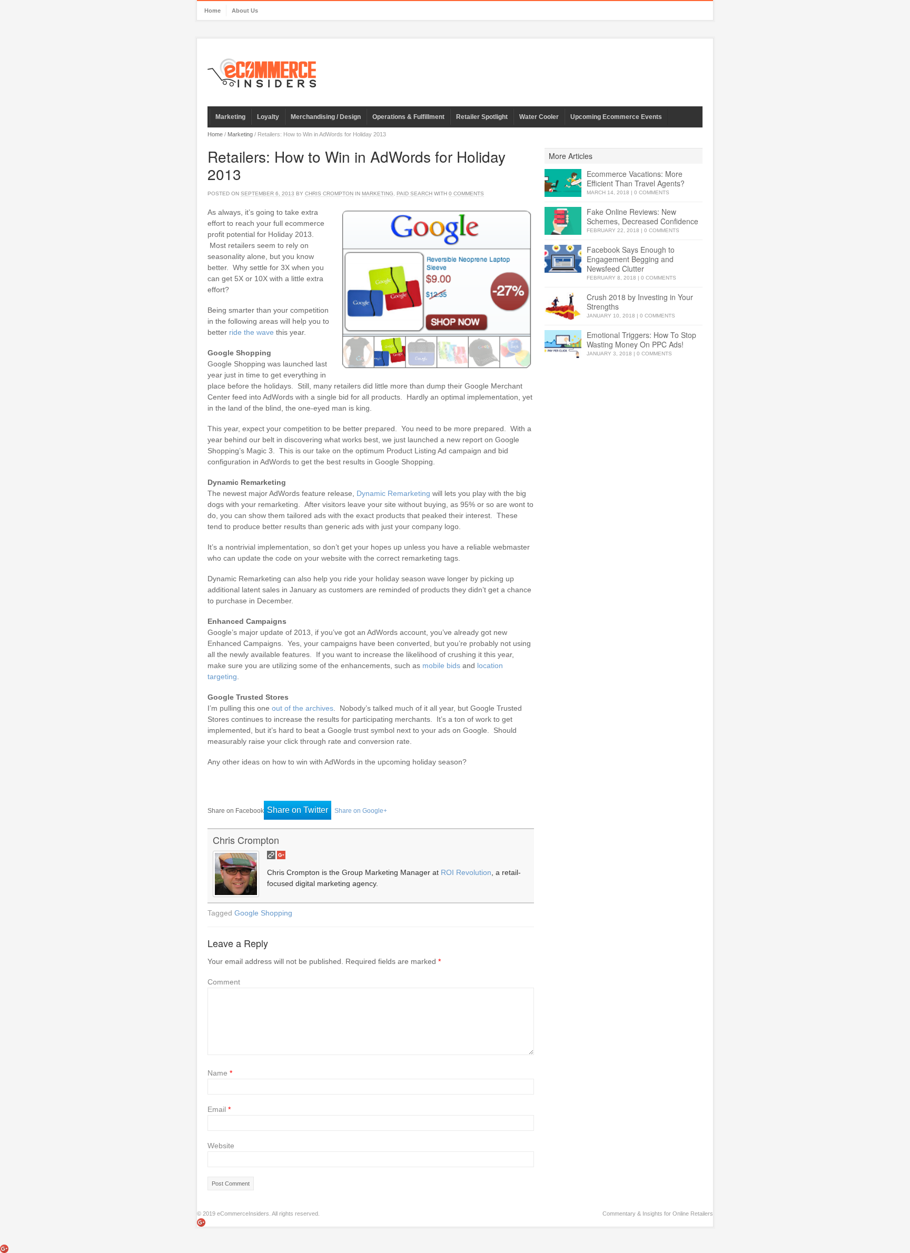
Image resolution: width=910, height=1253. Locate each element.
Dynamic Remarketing (393, 493)
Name (219, 1073)
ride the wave (251, 332)
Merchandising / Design (326, 117)
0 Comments (651, 192)
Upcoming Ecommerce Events (616, 117)
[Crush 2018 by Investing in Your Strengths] (563, 306)
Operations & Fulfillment (408, 117)
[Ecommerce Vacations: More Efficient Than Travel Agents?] (563, 183)
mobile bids (441, 665)
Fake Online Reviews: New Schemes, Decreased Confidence (642, 216)
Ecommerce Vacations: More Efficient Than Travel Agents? (636, 178)
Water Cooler (539, 117)
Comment (223, 982)
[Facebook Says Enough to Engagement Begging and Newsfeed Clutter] (563, 259)
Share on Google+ (360, 810)
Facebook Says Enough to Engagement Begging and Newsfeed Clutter (631, 259)
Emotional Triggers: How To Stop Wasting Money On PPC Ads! (641, 340)
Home (212, 10)
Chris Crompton (329, 193)
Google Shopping (263, 913)
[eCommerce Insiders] (261, 72)
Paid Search (414, 193)
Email (219, 1109)
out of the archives (302, 708)
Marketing (230, 117)
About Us (245, 10)
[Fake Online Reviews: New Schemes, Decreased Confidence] (563, 221)
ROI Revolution (466, 872)
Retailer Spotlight (482, 117)
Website (220, 1145)
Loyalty (268, 117)
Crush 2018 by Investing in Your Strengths (640, 302)
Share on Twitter (297, 810)
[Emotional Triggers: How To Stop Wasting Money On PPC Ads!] (563, 344)
